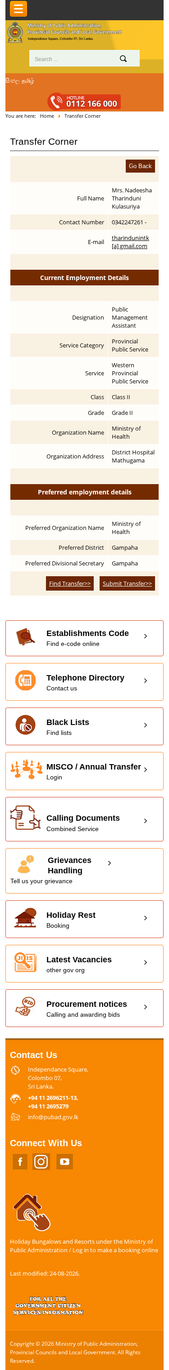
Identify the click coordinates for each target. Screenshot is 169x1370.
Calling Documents (83, 823)
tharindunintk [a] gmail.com (130, 242)
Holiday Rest (71, 920)
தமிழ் (28, 80)
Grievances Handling (50, 870)
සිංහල (12, 80)
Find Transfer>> (70, 583)
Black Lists (67, 727)
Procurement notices (86, 1009)
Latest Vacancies (79, 964)
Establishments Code (87, 638)
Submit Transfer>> (127, 583)
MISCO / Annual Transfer (93, 771)
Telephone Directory (85, 682)
